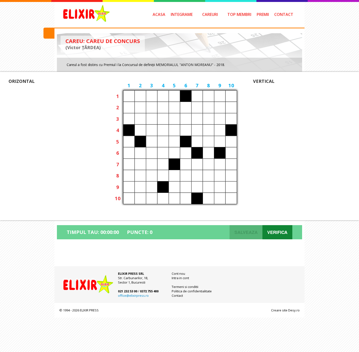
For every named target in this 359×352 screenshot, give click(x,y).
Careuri (210, 14)
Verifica (277, 232)
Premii (263, 14)
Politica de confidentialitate (192, 291)
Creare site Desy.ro (285, 310)
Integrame (182, 14)
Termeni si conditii (185, 287)
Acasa (159, 14)
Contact (283, 14)
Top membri (239, 14)
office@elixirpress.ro (133, 295)
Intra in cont (180, 278)
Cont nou (178, 273)
